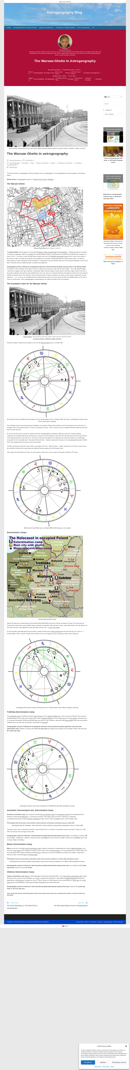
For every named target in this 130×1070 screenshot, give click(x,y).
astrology (70, 79)
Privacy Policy (105, 1066)
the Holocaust (56, 850)
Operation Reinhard (47, 718)
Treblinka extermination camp (59, 256)
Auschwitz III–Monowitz (33, 819)
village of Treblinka (53, 716)
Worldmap (99, 79)
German (27, 848)
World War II (64, 252)
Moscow (45, 179)
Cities (52, 73)
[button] (126, 1046)
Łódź (38, 878)
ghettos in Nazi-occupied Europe (48, 252)
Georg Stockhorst (65, 50)
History (68, 73)
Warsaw (36, 179)
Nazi (23, 848)
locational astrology (88, 79)
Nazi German (67, 876)
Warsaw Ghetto (27, 336)
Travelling (87, 73)
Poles (24, 854)
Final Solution (73, 718)
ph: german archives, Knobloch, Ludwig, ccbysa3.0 (47, 338)
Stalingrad (50, 179)
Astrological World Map (61, 79)
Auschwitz (45, 722)
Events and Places (58, 72)
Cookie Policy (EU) (118, 922)
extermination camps (63, 814)
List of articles (92, 922)
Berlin (40, 179)
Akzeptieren (88, 1062)
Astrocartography (39, 79)
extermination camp (14, 716)
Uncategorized (95, 73)
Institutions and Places (76, 72)
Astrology (47, 73)
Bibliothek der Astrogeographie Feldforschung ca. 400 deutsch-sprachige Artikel (112, 196)
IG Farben (57, 819)
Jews (35, 720)
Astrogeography (38, 73)
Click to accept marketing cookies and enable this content (113, 131)
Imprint (112, 1066)
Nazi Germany (38, 716)
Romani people (69, 720)
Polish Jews (76, 880)
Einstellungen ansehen (119, 1062)
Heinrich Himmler (56, 631)
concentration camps (78, 79)
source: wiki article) (54, 627)
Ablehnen (103, 1062)
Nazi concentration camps (47, 814)
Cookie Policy (97, 1066)
